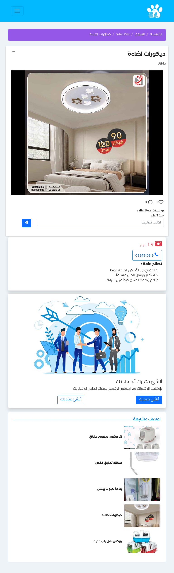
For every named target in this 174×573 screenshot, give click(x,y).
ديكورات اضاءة (112, 515)
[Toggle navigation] (17, 10)
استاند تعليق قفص (108, 463)
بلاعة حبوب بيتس (109, 489)
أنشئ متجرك (149, 399)
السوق (140, 35)
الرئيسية (156, 35)
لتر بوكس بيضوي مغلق (105, 437)
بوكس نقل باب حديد (108, 542)
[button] (13, 51)
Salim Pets (122, 35)
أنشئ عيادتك (70, 399)
